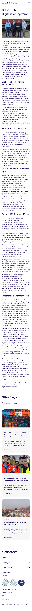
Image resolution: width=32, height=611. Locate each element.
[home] (9, 3)
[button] (29, 2)
